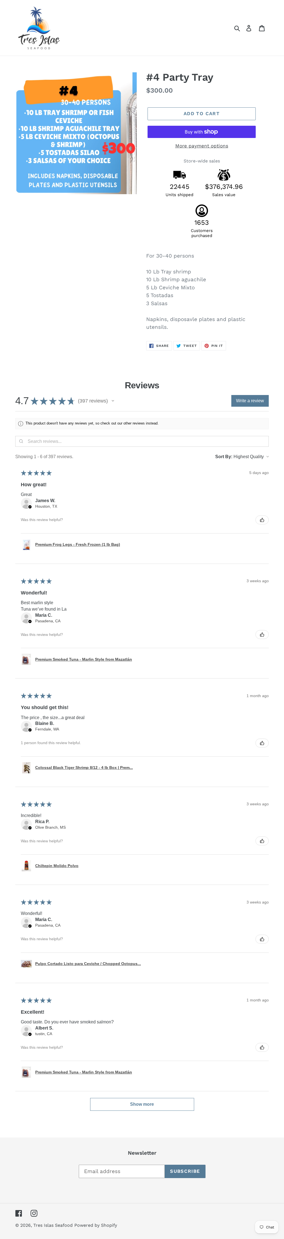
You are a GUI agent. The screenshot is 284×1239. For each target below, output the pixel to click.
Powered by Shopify (95, 1225)
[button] (113, 401)
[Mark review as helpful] (262, 519)
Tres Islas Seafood (53, 1225)
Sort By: (223, 456)
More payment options (201, 146)
